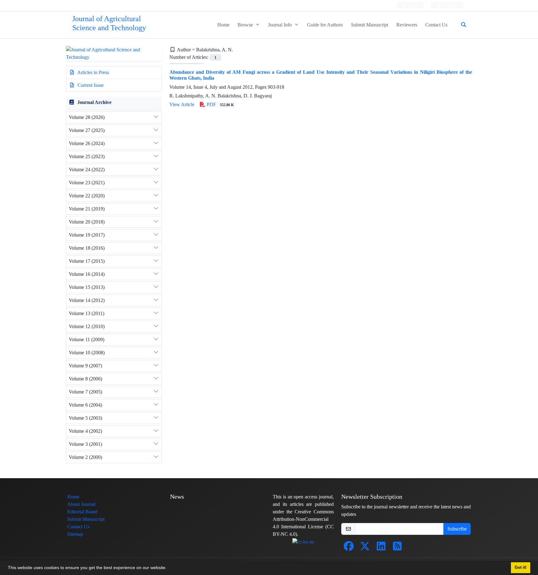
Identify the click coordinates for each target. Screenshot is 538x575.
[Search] (461, 25)
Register (450, 5)
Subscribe (457, 529)
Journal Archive (94, 102)
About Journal (81, 504)
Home (223, 25)
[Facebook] (348, 548)
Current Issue (90, 85)
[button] (169, 568)
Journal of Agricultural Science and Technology (109, 23)
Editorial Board (82, 512)
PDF (219, 104)
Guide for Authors (325, 25)
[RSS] (397, 548)
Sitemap (75, 534)
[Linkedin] (381, 548)
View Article (181, 104)
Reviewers (406, 25)
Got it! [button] (520, 567)
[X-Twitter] (364, 548)
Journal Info (280, 25)
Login (412, 5)
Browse (246, 25)
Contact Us (436, 25)
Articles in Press (92, 72)
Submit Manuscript (369, 25)
